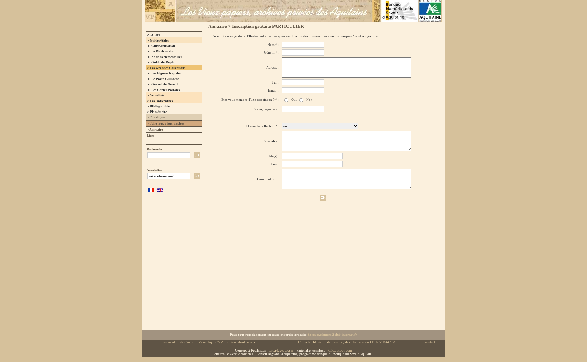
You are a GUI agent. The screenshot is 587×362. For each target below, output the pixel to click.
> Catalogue (155, 117)
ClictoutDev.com (340, 350)
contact (430, 342)
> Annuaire (154, 129)
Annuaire (217, 26)
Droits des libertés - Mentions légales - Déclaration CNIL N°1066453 (346, 342)
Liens (150, 135)
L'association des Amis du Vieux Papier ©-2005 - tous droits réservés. (210, 342)
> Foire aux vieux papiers (165, 123)
